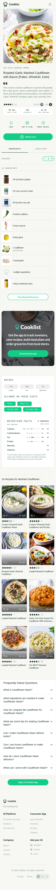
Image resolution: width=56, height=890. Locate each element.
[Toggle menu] (50, 4)
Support (34, 832)
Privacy (20, 876)
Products (34, 823)
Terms (29, 876)
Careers (6, 850)
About (6, 845)
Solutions (7, 823)
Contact (6, 854)
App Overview (36, 819)
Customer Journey (11, 819)
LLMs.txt (10, 876)
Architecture (9, 828)
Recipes (33, 828)
